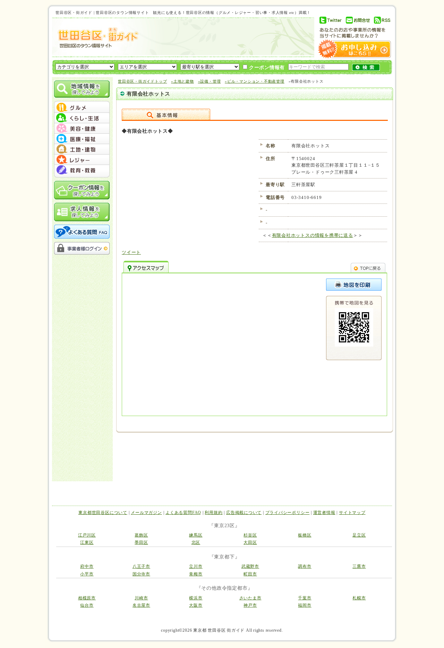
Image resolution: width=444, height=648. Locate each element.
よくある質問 (82, 232)
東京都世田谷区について (102, 512)
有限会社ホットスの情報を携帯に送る (312, 235)
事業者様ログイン (82, 248)
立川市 (195, 566)
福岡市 (304, 605)
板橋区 (304, 535)
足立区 (359, 535)
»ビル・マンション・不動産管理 (254, 81)
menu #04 (82, 139)
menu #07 (82, 170)
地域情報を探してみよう (82, 89)
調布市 (304, 566)
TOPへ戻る (368, 267)
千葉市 (304, 598)
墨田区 (141, 542)
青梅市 (195, 574)
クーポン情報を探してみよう (82, 190)
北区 (195, 542)
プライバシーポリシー (287, 512)
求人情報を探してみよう (82, 212)
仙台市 (86, 605)
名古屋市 (141, 605)
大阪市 (195, 605)
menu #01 (82, 107)
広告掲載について (244, 512)
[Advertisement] (223, 37)
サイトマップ (352, 512)
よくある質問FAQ (183, 512)
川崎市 (141, 598)
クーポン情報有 (266, 67)
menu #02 (82, 118)
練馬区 (195, 535)
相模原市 (87, 598)
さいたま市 (250, 598)
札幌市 (359, 598)
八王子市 (141, 566)
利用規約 (213, 512)
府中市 (86, 566)
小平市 (86, 574)
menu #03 (82, 128)
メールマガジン (146, 512)
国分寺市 (141, 574)
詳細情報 (166, 114)
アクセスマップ (146, 267)
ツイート (131, 252)
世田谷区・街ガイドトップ (142, 81)
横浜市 (195, 598)
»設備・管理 (209, 81)
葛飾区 (141, 535)
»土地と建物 (182, 81)
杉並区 (250, 535)
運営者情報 (324, 512)
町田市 (250, 574)
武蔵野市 (250, 566)
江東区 (86, 542)
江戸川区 (87, 535)
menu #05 (82, 149)
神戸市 (250, 605)
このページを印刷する (354, 285)
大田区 (250, 542)
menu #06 (82, 160)
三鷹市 (359, 566)
